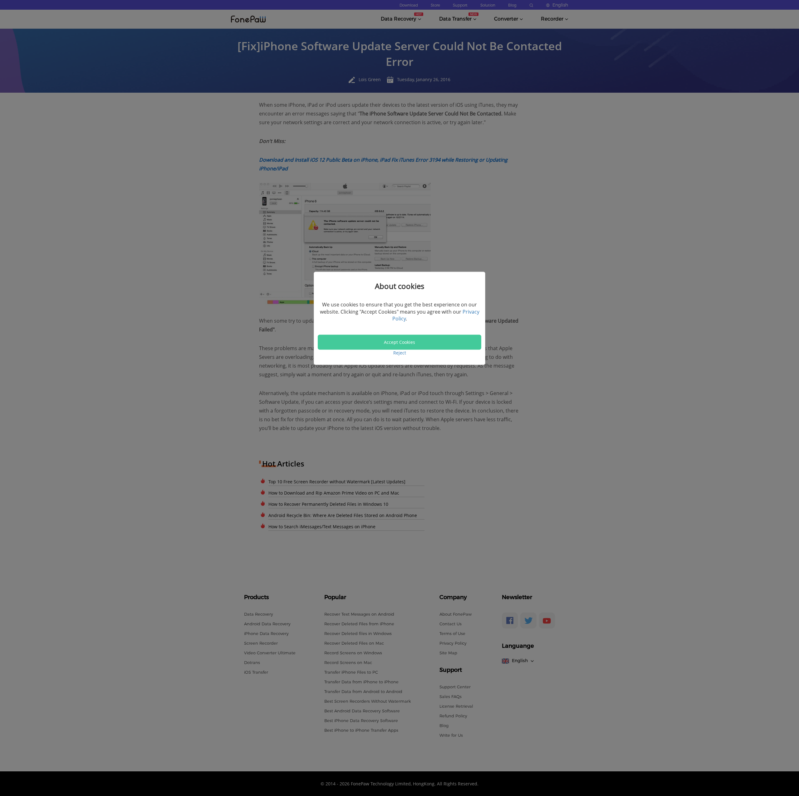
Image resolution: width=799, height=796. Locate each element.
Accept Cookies (399, 342)
